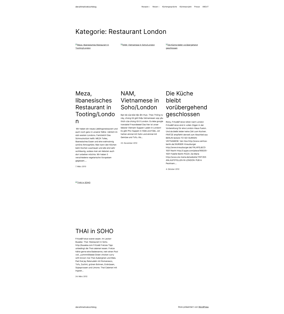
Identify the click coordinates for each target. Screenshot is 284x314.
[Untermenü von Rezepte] (149, 6)
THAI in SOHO (94, 231)
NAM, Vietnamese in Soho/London (140, 100)
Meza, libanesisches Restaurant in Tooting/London (95, 107)
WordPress (203, 307)
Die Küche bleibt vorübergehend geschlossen (186, 104)
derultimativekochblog (85, 7)
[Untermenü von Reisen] (159, 6)
